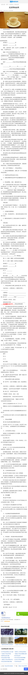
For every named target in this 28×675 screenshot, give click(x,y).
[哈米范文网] (14, 2)
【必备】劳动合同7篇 (6, 653)
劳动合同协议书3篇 (5, 657)
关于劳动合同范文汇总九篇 (7, 651)
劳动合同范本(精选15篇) (6, 661)
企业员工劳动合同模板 (19, 659)
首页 (7, 4)
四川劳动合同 (17, 655)
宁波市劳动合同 (18, 661)
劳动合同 (17, 4)
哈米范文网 (12, 673)
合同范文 (11, 4)
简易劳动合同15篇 (5, 655)
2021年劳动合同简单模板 (20, 657)
